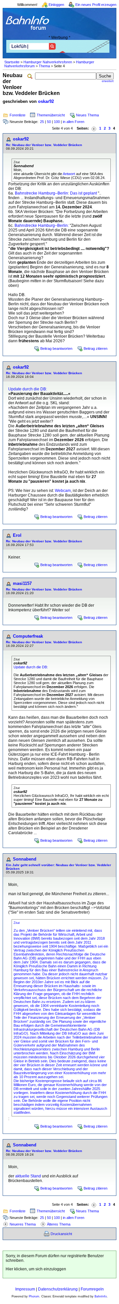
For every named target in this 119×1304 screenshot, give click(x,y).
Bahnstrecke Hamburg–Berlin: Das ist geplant (56, 193)
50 (49, 122)
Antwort (69, 174)
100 (57, 122)
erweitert (108, 81)
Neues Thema (87, 115)
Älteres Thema (58, 1224)
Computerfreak (28, 636)
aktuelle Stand (28, 1176)
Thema (44, 66)
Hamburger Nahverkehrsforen (47, 62)
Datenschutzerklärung (58, 1289)
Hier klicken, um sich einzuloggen (36, 1269)
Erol (17, 535)
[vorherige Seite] (94, 128)
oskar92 (46, 101)
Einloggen (56, 5)
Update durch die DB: (27, 389)
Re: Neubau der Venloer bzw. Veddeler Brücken (44, 145)
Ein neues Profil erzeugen (95, 5)
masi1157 (22, 583)
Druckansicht (61, 1234)
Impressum (25, 1289)
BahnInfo (101, 1296)
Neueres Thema (23, 1224)
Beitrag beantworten (56, 348)
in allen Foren (73, 122)
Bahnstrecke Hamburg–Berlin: (42, 225)
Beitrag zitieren (95, 348)
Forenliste (17, 115)
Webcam (63, 490)
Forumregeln (92, 1289)
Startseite (12, 62)
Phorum (34, 1296)
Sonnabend (24, 859)
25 (42, 122)
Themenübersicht (51, 115)
